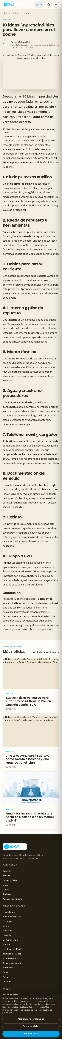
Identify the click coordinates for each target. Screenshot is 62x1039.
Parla (5, 976)
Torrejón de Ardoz (12, 953)
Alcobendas (9, 967)
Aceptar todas (31, 1033)
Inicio (5, 13)
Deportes (7, 871)
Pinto (5, 972)
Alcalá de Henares (12, 916)
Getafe (6, 925)
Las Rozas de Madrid (13, 949)
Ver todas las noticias (44, 652)
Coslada (7, 981)
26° (39, 4)
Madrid (6, 944)
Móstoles (7, 930)
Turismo (7, 894)
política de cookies (32, 1010)
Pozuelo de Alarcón (12, 958)
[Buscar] (48, 4)
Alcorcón (7, 921)
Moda (5, 884)
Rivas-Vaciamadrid (12, 963)
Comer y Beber (10, 880)
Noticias (15, 13)
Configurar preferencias (31, 1018)
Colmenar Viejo (10, 939)
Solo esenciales (31, 1026)
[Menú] (56, 4)
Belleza (6, 875)
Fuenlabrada (9, 912)
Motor (26, 13)
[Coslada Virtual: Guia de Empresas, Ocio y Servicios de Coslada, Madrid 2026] (11, 4)
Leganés (7, 935)
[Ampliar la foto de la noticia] (31, 71)
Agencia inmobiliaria (12, 898)
